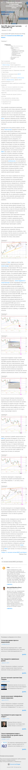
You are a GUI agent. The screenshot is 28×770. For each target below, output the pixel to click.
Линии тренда (6, 65)
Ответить (9, 584)
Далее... (24, 654)
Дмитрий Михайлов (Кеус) (14, 587)
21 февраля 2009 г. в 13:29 (12, 589)
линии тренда (8, 129)
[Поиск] (26, 3)
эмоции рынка (10, 79)
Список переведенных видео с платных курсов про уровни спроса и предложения (12, 735)
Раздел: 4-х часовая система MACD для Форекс (14, 552)
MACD (19, 74)
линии (21, 545)
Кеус (3, 118)
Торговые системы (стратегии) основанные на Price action (14, 5)
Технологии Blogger (15, 764)
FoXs (8, 567)
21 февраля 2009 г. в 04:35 (15, 567)
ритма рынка (20, 77)
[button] (26, 26)
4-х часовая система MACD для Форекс (12, 561)
